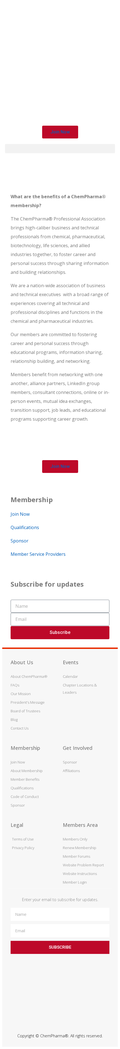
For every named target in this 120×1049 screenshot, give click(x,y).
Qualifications (25, 527)
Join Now (20, 514)
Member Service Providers (38, 554)
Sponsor (19, 541)
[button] (60, 132)
